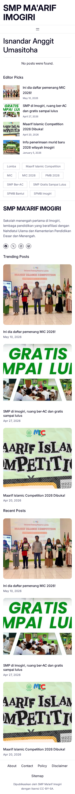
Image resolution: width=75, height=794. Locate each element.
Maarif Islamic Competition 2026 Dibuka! (43, 126)
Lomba (11, 166)
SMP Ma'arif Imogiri (29, 12)
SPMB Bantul (15, 193)
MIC (9, 175)
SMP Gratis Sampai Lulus (49, 184)
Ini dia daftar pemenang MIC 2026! (44, 90)
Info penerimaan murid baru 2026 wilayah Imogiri (44, 144)
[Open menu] (37, 29)
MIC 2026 (29, 175)
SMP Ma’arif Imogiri (50, 784)
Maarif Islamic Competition (43, 166)
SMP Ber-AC (15, 184)
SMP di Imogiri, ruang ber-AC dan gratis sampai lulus (45, 108)
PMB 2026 (52, 175)
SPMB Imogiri (42, 193)
